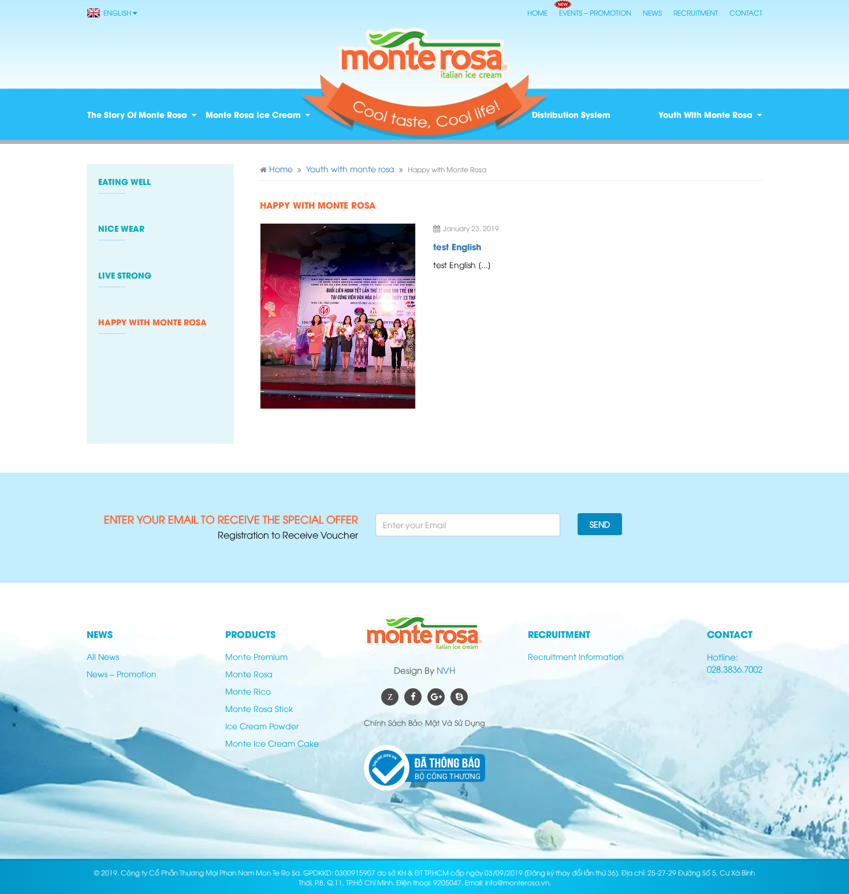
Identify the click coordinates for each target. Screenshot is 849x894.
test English (457, 246)
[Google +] (436, 697)
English (117, 12)
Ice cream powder (262, 725)
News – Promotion (122, 673)
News (652, 12)
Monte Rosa (249, 673)
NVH (446, 670)
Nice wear (121, 228)
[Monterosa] (424, 54)
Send (600, 523)
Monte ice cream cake (272, 742)
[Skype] (459, 697)
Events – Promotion (595, 12)
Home (537, 12)
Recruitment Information (576, 656)
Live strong (124, 275)
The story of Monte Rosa (137, 114)
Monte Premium (256, 656)
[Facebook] (413, 697)
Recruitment (695, 12)
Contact (745, 12)
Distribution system (571, 114)
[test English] (337, 316)
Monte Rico (248, 690)
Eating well (124, 181)
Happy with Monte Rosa (152, 322)
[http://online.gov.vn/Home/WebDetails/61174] (424, 768)
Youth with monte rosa (705, 114)
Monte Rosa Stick (259, 708)
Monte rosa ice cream (253, 114)
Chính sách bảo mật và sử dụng (424, 722)
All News (103, 656)
